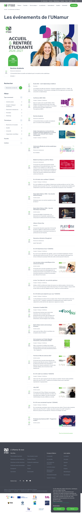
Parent (29, 468)
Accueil (5, 9)
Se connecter (67, 475)
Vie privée (16, 491)
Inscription (73, 5)
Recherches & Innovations (50, 470)
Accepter (59, 509)
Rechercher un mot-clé (11, 87)
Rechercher (45, 1)
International (51, 5)
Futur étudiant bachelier (16, 456)
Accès (65, 465)
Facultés (25, 5)
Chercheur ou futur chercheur (18, 462)
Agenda (70, 1)
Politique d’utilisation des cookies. (61, 502)
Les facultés (50, 459)
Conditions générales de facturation (39, 491)
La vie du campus (51, 467)
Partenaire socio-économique (18, 465)
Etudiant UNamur (31, 459)
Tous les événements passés (66, 433)
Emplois (66, 468)
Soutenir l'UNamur (51, 478)
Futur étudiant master (32, 456)
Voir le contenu (41, 51)
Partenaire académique (33, 462)
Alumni (29, 465)
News (66, 1)
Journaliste (13, 471)
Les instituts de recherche (50, 463)
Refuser (72, 509)
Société (58, 5)
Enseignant (13, 468)
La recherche (42, 5)
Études (19, 5)
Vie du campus (33, 5)
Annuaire (51, 1)
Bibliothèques (57, 1)
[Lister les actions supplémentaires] (76, 1)
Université (64, 5)
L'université (49, 456)
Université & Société (51, 475)
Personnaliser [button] (56, 505)
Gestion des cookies (25, 491)
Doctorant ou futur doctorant (17, 459)
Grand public (30, 471)
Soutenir (62, 1)
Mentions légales (7, 491)
